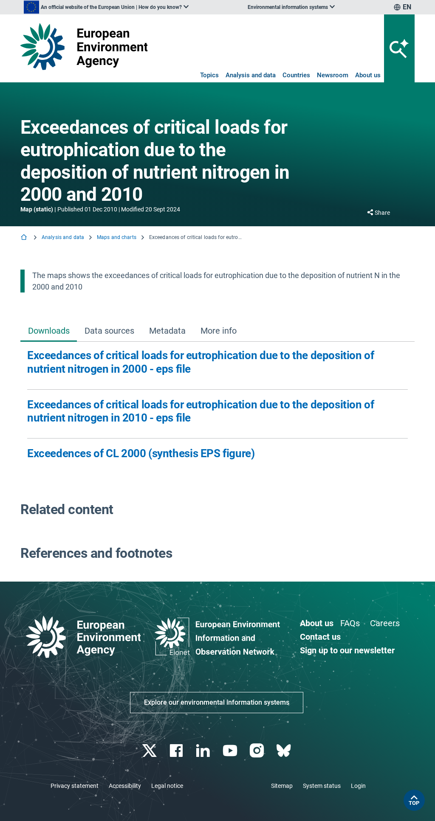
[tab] (48, 331)
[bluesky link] (284, 750)
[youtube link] (231, 750)
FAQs (350, 623)
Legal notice (167, 785)
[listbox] (106, 7)
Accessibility (125, 785)
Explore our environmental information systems (216, 702)
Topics (209, 75)
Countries (296, 75)
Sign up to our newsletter (347, 650)
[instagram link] (257, 750)
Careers (385, 623)
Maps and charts (116, 237)
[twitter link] (150, 750)
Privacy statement (75, 785)
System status (322, 785)
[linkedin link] (204, 750)
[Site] (83, 46)
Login (358, 785)
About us (368, 75)
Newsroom (332, 75)
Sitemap (282, 785)
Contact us (320, 637)
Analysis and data (251, 75)
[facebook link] (177, 750)
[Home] (24, 237)
